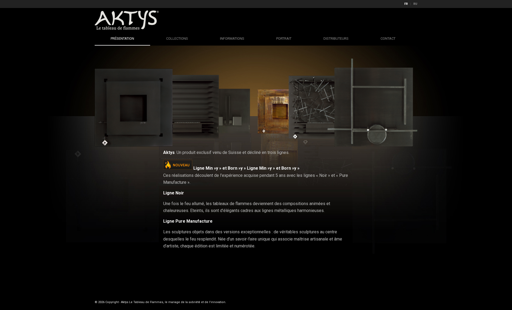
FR (406, 4)
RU (415, 4)
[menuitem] (406, 4)
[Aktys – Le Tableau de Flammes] (127, 20)
